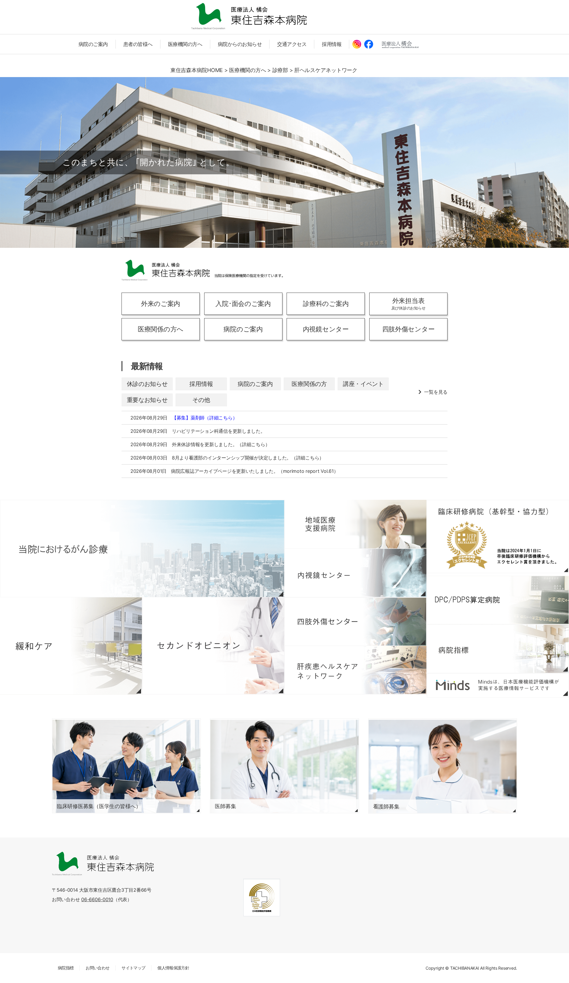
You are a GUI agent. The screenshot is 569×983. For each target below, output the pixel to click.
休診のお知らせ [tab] (147, 383)
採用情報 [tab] (201, 383)
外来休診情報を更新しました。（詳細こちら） (221, 444)
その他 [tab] (201, 399)
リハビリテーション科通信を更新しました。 (218, 431)
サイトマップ (133, 967)
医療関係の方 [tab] (309, 383)
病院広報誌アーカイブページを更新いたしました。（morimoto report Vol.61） (254, 471)
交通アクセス (291, 44)
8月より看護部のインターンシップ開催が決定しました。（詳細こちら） (248, 458)
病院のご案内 (93, 44)
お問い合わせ (97, 967)
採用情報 (331, 44)
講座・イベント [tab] (363, 383)
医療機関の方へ (185, 44)
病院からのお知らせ (240, 44)
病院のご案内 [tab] (255, 383)
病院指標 (65, 967)
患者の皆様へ (138, 44)
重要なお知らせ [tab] (147, 399)
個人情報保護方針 (173, 967)
